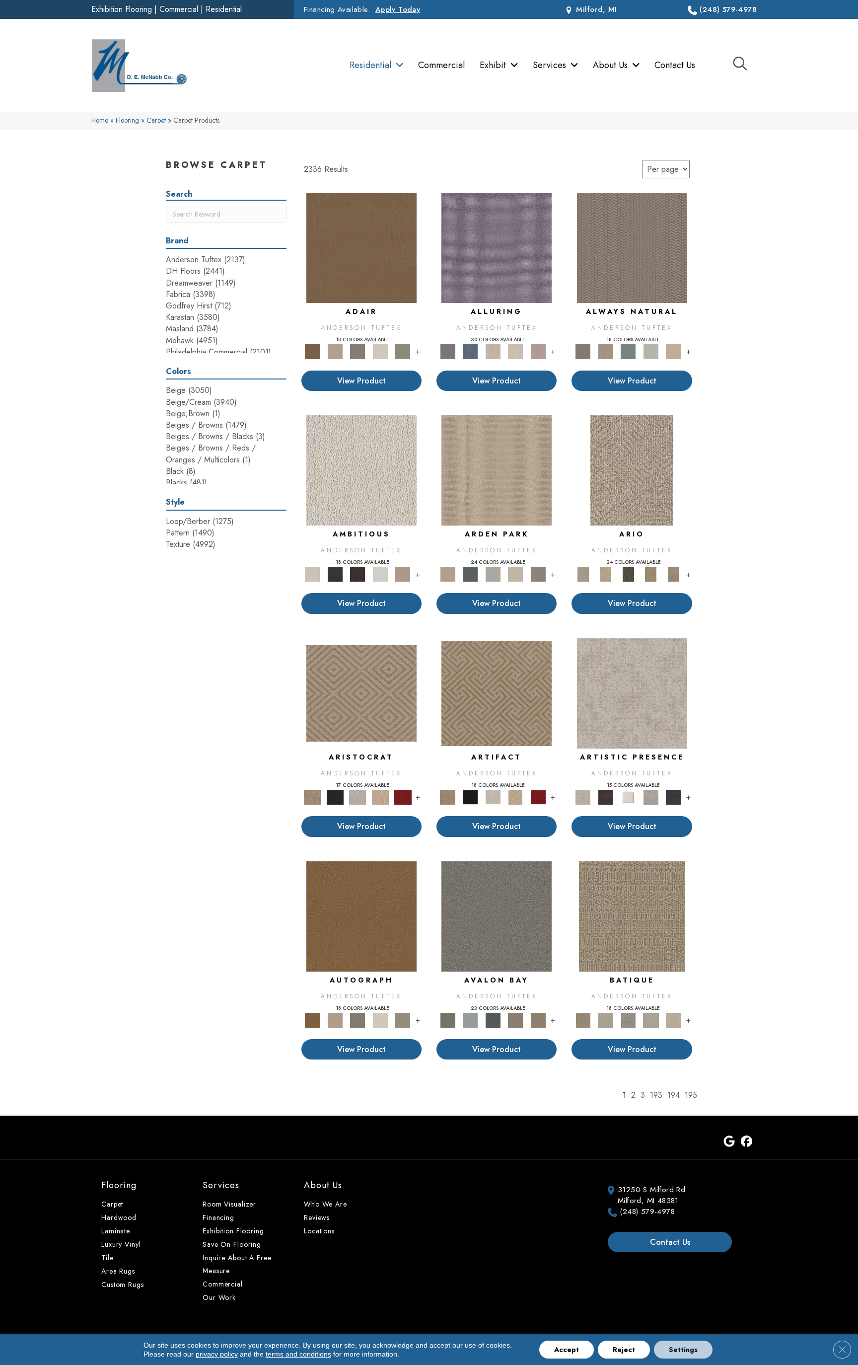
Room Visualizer (229, 1204)
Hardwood (119, 1217)
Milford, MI (595, 9)
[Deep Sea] (673, 796)
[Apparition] (628, 573)
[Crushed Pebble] (651, 1019)
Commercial (178, 9)
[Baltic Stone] (632, 692)
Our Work (219, 1297)
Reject (624, 1350)
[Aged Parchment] (632, 915)
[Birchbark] (515, 351)
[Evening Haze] (538, 573)
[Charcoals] (335, 573)
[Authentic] (496, 469)
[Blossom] (538, 351)
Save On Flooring (232, 1244)
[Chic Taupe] (515, 1019)
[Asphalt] (496, 915)
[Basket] (605, 351)
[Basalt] (493, 351)
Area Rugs (118, 1271)
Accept (566, 1350)
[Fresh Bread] (403, 573)
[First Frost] (380, 573)
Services (221, 1185)
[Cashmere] (380, 796)
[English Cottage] (403, 351)
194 (673, 1095)
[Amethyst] (496, 247)
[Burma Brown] (605, 796)
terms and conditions (298, 1354)
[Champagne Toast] (335, 351)
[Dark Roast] (357, 573)
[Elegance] (380, 351)
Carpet (156, 120)
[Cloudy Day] (493, 573)
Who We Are (325, 1204)
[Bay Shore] (651, 573)
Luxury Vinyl (121, 1244)
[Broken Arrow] (673, 573)
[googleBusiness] (729, 1142)
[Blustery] (651, 351)
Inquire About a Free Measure (237, 1264)
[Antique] (605, 573)
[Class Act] (357, 351)
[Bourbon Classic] (361, 247)
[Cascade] (357, 796)
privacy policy (217, 1354)
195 (691, 1095)
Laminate (115, 1231)
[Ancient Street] (605, 1019)
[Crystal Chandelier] (673, 1019)
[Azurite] (470, 351)
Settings (683, 1350)
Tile (107, 1258)
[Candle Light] (628, 796)
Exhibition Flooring (121, 9)
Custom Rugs (122, 1284)
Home (99, 120)
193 (656, 1095)
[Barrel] (632, 247)
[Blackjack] (335, 796)
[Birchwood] (361, 692)
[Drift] (515, 573)
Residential (224, 9)
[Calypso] (470, 1019)
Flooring (127, 120)
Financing (218, 1217)
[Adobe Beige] (631, 469)
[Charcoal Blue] (493, 1019)
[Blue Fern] (628, 351)
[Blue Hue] (470, 573)
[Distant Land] (538, 1019)
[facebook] (746, 1142)
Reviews (317, 1217)
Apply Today (397, 9)
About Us (323, 1185)
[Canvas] (361, 469)
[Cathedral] (628, 1019)
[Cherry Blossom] (403, 796)
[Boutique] (673, 351)
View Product (361, 380)
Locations (319, 1231)
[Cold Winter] (651, 796)
